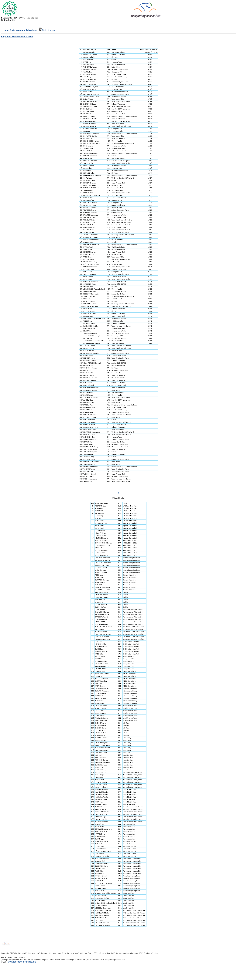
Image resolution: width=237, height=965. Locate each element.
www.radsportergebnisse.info (21, 962)
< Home (5, 30)
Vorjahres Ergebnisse (12, 36)
